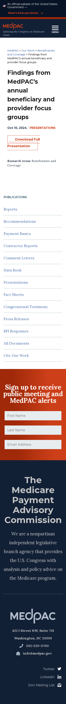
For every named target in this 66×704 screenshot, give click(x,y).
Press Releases (16, 319)
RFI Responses (16, 331)
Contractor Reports (21, 245)
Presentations (16, 282)
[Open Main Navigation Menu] (55, 30)
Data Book (12, 270)
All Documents (16, 343)
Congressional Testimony (26, 306)
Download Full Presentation (23, 142)
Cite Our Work (16, 355)
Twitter (49, 669)
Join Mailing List (41, 685)
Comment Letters (19, 258)
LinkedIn (47, 677)
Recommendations (20, 221)
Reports (10, 209)
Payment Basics (17, 233)
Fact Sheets (14, 294)
